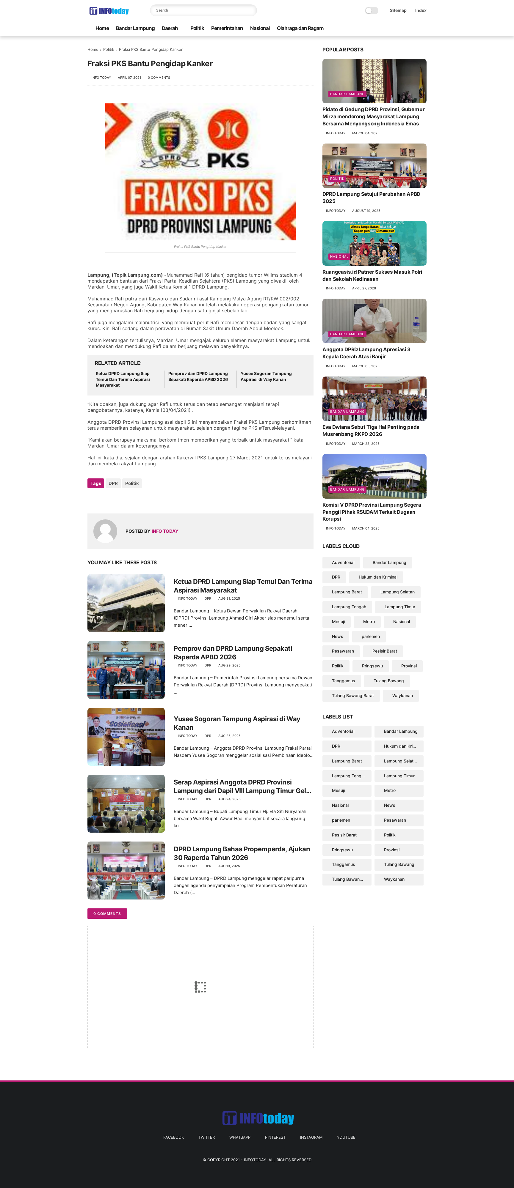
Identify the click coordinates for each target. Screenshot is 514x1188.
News (337, 636)
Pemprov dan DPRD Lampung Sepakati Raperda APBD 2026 (198, 376)
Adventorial (343, 562)
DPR (113, 483)
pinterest (275, 1137)
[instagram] (414, 28)
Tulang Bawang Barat (353, 695)
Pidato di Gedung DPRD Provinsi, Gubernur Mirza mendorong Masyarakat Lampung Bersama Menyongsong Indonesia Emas (373, 117)
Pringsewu (372, 665)
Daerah (170, 28)
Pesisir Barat (384, 651)
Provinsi (409, 665)
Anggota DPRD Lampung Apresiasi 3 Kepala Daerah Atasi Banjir (366, 353)
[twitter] (385, 28)
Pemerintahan (227, 28)
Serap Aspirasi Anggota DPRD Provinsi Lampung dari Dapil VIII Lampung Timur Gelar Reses (243, 786)
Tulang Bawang (389, 680)
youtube (346, 1137)
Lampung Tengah (349, 606)
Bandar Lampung (135, 28)
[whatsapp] (395, 28)
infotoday (255, 1159)
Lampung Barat (347, 591)
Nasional (260, 28)
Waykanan (402, 695)
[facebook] (375, 28)
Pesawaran (343, 651)
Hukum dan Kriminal (378, 577)
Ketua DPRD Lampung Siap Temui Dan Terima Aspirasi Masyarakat (123, 379)
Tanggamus (343, 680)
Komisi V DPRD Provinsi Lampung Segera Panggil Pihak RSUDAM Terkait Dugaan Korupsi (371, 512)
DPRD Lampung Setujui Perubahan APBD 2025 (371, 197)
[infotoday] (108, 14)
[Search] (251, 10)
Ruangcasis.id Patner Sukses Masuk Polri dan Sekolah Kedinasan (372, 275)
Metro (369, 621)
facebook (173, 1137)
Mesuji (338, 621)
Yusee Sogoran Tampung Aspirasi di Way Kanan (266, 376)
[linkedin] (140, 499)
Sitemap (398, 10)
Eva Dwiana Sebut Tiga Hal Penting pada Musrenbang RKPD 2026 (370, 430)
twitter (206, 1137)
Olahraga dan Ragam (300, 28)
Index (421, 10)
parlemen (371, 636)
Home (102, 28)
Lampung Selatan (397, 591)
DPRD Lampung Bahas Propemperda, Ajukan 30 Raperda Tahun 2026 (242, 853)
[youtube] (423, 28)
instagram (311, 1137)
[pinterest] (404, 28)
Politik (197, 28)
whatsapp (239, 1137)
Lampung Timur (400, 606)
